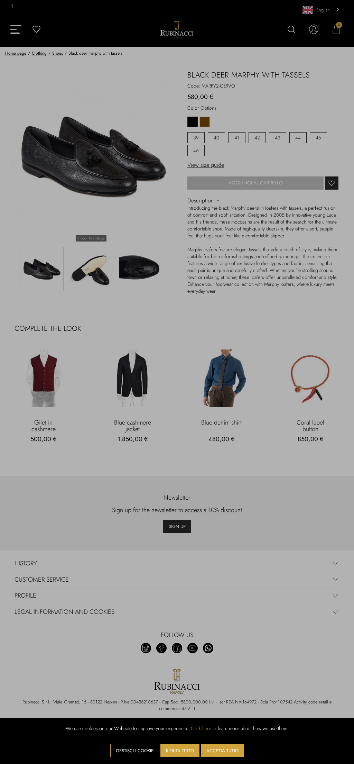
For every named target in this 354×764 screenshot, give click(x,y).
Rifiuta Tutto (180, 750)
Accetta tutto (222, 750)
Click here (201, 728)
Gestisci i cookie (134, 750)
